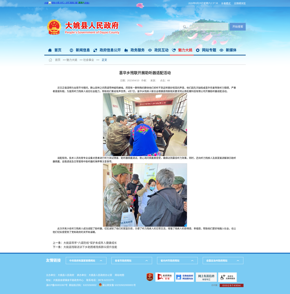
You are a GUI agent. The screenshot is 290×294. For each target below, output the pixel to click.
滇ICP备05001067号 (57, 285)
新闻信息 (83, 50)
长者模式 (226, 3)
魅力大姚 (185, 50)
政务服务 (138, 50)
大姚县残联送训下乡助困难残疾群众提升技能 (90, 247)
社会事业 (88, 59)
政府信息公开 (110, 50)
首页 (57, 50)
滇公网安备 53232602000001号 (119, 285)
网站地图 (119, 275)
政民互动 (161, 50)
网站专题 (209, 50)
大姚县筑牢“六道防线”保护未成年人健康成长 (90, 242)
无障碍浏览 (240, 3)
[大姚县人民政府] (82, 8)
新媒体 (231, 50)
